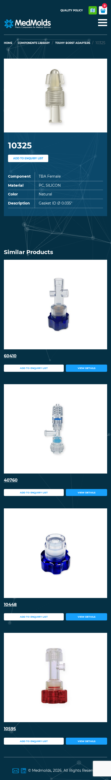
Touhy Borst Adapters (72, 43)
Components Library (34, 43)
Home (8, 43)
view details (87, 368)
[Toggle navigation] (101, 23)
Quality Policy (71, 10)
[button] (11, 95)
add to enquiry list (28, 158)
